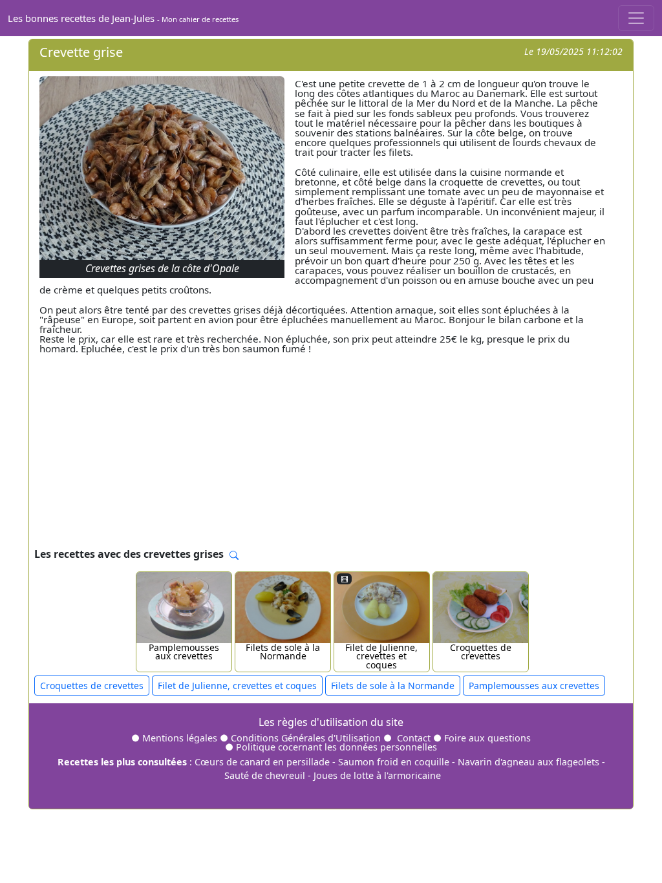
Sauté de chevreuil (264, 775)
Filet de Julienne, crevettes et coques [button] (237, 685)
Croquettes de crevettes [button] (92, 685)
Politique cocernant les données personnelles (336, 747)
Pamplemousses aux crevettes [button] (534, 685)
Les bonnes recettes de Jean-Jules (123, 18)
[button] (234, 555)
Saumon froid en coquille (393, 762)
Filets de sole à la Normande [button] (392, 685)
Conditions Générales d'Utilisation (306, 738)
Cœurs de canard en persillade (262, 762)
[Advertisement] (331, 448)
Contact (413, 738)
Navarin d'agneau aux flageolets (528, 762)
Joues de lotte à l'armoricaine (377, 775)
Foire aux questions (487, 738)
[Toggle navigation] (636, 18)
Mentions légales (179, 738)
